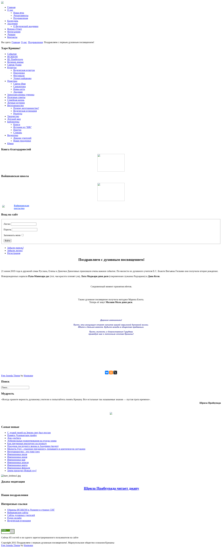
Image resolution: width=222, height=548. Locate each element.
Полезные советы (16, 97)
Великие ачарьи (15, 62)
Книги (16, 124)
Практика (12, 81)
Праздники (19, 73)
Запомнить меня (12, 235)
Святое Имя (19, 83)
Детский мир (14, 119)
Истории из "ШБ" (22, 127)
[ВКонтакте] (107, 372)
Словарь (17, 132)
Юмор (10, 143)
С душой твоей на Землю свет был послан (29, 432)
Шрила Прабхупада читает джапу (111, 488)
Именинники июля (17, 454)
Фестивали (19, 75)
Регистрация (13, 253)
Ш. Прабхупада (15, 59)
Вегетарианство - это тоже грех (23, 451)
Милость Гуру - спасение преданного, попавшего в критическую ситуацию (46, 449)
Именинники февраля (18, 468)
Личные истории (16, 102)
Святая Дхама (14, 64)
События (11, 54)
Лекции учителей (22, 138)
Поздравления (20, 18)
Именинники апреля (18, 462)
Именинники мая (16, 459)
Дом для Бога (14, 438)
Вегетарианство (15, 105)
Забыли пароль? (15, 247)
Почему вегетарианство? (26, 108)
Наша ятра (18, 12)
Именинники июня (17, 457)
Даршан (11, 34)
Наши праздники (22, 140)
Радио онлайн (14, 518)
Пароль (7, 229)
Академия (12, 23)
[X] (115, 372)
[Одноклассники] (111, 372)
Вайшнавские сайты (17, 512)
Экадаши (18, 92)
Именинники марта (17, 465)
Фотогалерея (13, 31)
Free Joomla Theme (10, 375)
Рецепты (17, 113)
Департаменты (20, 15)
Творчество (13, 116)
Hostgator (28, 375)
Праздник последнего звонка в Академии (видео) (32, 446)
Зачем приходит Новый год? (22, 470)
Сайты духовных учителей (21, 515)
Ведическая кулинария (25, 111)
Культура (11, 67)
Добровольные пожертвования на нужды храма (31, 440)
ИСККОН (12, 56)
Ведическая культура (24, 70)
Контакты (12, 37)
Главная (11, 7)
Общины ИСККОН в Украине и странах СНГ (31, 510)
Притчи (17, 130)
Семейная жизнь (15, 100)
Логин (7, 224)
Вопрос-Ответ (14, 29)
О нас (10, 10)
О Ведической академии (25, 26)
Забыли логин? (15, 250)
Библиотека (13, 121)
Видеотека (12, 135)
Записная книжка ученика (20, 94)
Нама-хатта (19, 89)
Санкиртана (19, 86)
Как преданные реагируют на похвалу (27, 443)
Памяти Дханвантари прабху (22, 435)
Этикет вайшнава (22, 78)
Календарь (12, 21)
